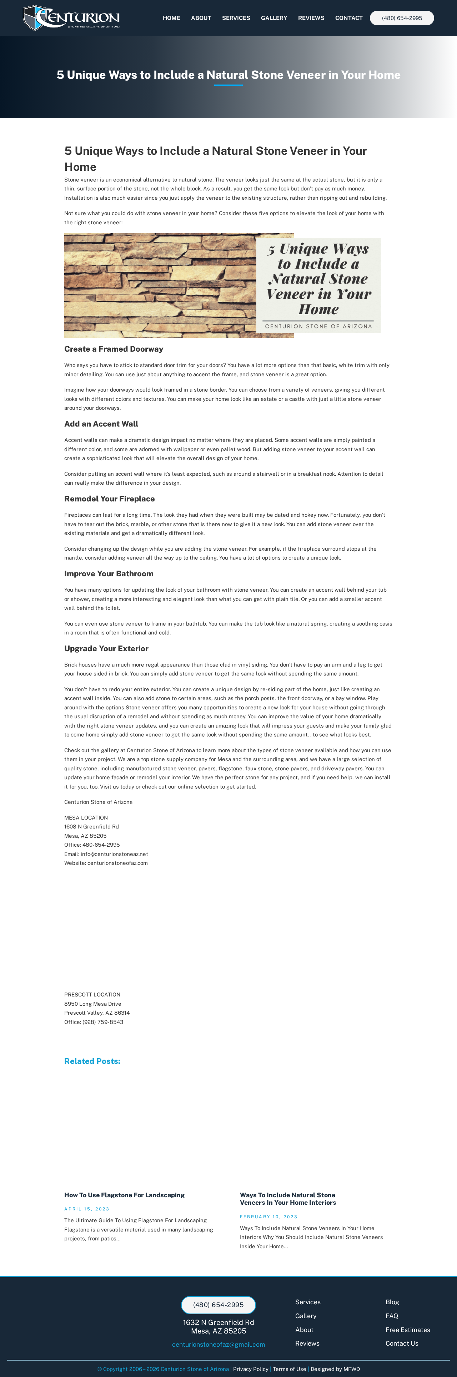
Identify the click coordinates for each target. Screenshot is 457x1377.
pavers (207, 768)
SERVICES (236, 18)
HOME (171, 18)
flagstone (230, 768)
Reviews (307, 1343)
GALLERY (274, 18)
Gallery (306, 1316)
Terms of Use (289, 1369)
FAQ (392, 1316)
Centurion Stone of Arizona (161, 750)
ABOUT (201, 18)
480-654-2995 (101, 845)
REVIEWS (311, 18)
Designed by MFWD (335, 1369)
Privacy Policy (250, 1369)
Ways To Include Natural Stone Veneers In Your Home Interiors (288, 1199)
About (304, 1329)
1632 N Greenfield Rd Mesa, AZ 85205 (218, 1326)
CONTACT (349, 18)
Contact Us (402, 1343)
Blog (392, 1302)
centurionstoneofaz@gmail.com (218, 1344)
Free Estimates (408, 1329)
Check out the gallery (91, 750)
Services (308, 1302)
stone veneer (295, 750)
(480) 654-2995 (402, 18)
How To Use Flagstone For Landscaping (124, 1195)
